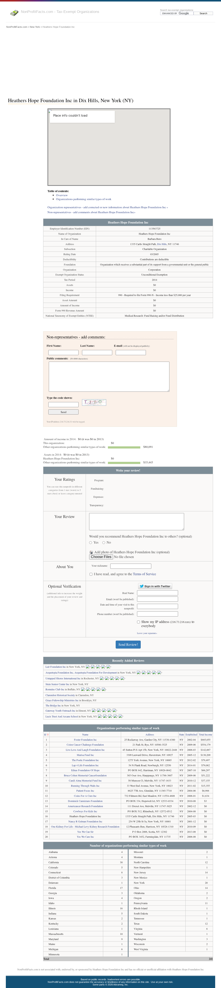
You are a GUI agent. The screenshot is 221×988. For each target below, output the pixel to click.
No (109, 542)
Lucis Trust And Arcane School (62, 716)
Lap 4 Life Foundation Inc (85, 765)
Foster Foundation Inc (85, 739)
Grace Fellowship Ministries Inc (62, 700)
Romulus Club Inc (55, 689)
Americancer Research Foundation (85, 806)
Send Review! (128, 644)
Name (85, 734)
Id (45, 734)
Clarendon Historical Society (60, 695)
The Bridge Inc (53, 705)
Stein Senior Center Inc (57, 684)
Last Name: (87, 346)
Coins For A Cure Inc (85, 795)
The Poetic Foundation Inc (85, 760)
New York (35, 27)
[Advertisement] (110, 62)
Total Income (205, 734)
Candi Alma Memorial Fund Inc (85, 780)
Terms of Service (144, 574)
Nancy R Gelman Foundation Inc (85, 821)
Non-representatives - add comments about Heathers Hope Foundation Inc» (91, 212)
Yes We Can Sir (85, 831)
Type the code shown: (59, 398)
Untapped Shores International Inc (63, 678)
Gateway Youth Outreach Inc (60, 710)
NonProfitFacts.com (16, 27)
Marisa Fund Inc (85, 755)
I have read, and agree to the (125, 574)
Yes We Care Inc (85, 836)
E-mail (132, 346)
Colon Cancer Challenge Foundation (85, 744)
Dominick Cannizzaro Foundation (85, 801)
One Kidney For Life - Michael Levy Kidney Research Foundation (85, 826)
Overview (62, 195)
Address (149, 734)
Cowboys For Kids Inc (85, 811)
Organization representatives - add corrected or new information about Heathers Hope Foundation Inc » (107, 207)
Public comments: (67, 358)
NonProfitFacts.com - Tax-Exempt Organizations (60, 11)
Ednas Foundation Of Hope (85, 770)
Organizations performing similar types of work (83, 199)
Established (191, 734)
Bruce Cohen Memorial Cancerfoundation (85, 775)
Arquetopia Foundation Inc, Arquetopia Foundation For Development (81, 672)
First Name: (54, 346)
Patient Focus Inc (85, 790)
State (181, 734)
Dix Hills (162, 244)
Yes (95, 542)
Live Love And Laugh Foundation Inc (85, 749)
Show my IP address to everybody (167, 624)
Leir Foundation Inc (56, 666)
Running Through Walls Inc (85, 785)
